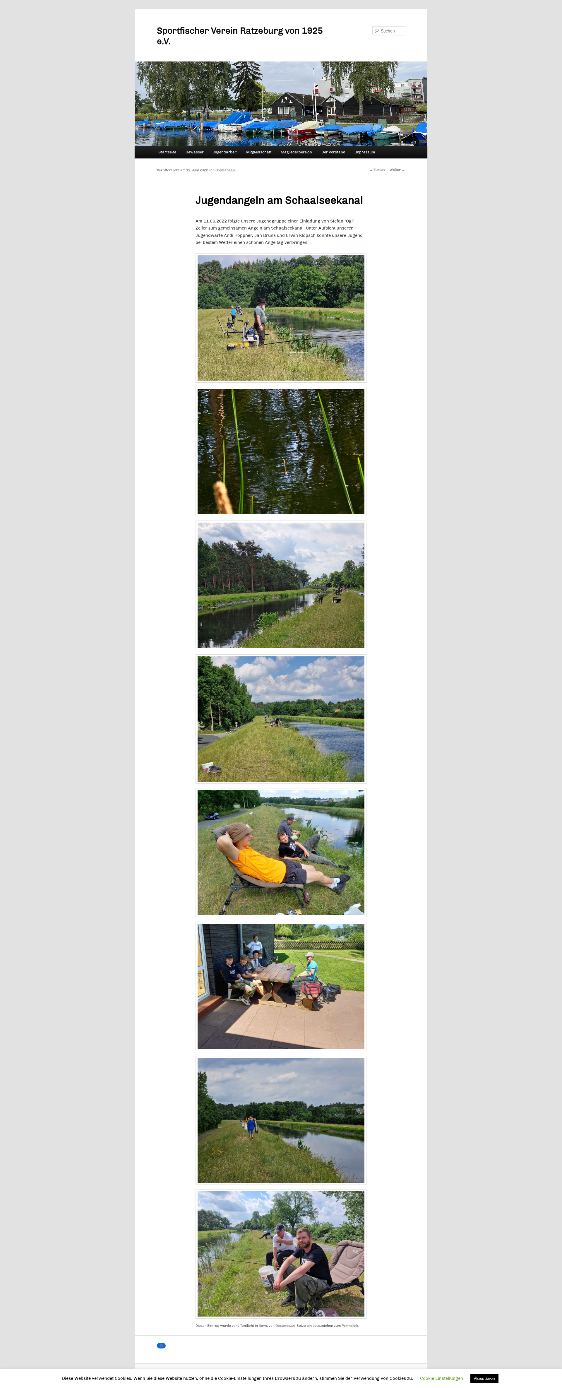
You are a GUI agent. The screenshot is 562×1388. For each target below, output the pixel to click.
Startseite (167, 152)
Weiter (397, 170)
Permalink (350, 1326)
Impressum (364, 152)
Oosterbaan (225, 170)
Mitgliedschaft (259, 152)
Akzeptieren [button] (484, 1378)
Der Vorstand (333, 152)
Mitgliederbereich (296, 152)
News (263, 1326)
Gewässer (195, 152)
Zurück (377, 170)
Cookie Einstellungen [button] (441, 1378)
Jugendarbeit (225, 152)
